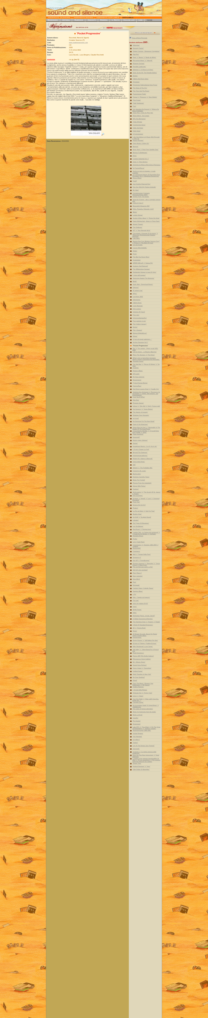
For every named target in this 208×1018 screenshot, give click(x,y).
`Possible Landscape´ (139, 66)
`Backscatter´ (136, 474)
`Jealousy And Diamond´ (140, 266)
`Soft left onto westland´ (140, 570)
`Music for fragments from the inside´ (144, 712)
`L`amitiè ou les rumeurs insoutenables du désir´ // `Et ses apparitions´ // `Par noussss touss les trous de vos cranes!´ (146, 760)
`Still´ (134, 465)
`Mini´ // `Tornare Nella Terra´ (141, 554)
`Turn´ (134, 106)
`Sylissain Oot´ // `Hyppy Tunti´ (142, 693)
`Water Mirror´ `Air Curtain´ (140, 116)
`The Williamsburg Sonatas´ (141, 269)
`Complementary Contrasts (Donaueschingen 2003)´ (141, 194)
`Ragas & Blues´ (137, 371)
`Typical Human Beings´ (140, 383)
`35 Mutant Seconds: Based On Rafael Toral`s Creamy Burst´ (144, 634)
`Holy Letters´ (136, 309)
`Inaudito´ (135, 718)
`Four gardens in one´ (139, 321)
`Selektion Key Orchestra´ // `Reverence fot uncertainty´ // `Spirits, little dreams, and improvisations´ (146, 393)
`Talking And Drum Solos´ (140, 79)
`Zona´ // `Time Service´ (140, 162)
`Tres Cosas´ (136, 100)
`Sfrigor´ (134, 336)
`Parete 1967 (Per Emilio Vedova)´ (143, 656)
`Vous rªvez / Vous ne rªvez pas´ (142, 112)
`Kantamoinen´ (137, 637)
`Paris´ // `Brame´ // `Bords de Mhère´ (144, 57)
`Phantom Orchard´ (138, 63)
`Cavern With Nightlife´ (139, 248)
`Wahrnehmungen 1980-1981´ (141, 730)
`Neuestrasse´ (136, 380)
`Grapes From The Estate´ (140, 196)
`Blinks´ (134, 212)
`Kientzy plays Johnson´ (140, 440)
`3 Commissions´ (137, 134)
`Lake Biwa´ (136, 238)
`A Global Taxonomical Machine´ (142, 619)
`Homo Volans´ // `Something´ (141, 668)
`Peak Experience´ (138, 653)
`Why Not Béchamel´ (139, 119)
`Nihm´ (134, 612)
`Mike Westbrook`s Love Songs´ (142, 646)
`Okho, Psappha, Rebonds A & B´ (143, 209)
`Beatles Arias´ (137, 514)
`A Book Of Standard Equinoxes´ (142, 625)
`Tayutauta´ (136, 82)
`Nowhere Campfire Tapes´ (141, 477)
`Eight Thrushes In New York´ (141, 674)
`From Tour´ (136, 502)
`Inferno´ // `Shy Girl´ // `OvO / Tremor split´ (146, 406)
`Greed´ (134, 680)
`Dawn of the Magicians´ (140, 424)
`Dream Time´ (136, 763)
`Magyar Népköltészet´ (139, 333)
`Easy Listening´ (137, 576)
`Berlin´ (134, 281)
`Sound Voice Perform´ (139, 665)
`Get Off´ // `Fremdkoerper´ (141, 560)
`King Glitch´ (136, 579)
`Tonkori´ (135, 742)
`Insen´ (134, 606)
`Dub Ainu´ (135, 400)
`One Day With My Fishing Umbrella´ (144, 187)
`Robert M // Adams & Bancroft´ (142, 458)
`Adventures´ (136, 299)
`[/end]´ (134, 181)
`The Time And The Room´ (141, 91)
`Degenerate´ (136, 724)
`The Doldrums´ (137, 227)
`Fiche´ (134, 254)
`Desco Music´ (137, 178)
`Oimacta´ (135, 287)
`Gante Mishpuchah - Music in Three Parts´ (146, 221)
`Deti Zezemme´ (137, 495)
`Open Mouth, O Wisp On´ (140, 143)
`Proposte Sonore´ (138, 403)
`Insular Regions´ (137, 733)
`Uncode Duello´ (137, 245)
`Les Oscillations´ (137, 526)
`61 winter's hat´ (137, 290)
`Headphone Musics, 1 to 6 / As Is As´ (144, 446)
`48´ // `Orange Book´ (139, 628)
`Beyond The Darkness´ (140, 452)
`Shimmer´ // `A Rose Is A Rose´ (142, 69)
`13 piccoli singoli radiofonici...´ (142, 339)
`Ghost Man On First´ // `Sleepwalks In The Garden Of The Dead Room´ (146, 428)
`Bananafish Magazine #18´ (141, 206)
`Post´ (134, 582)
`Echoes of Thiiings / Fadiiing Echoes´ (144, 643)
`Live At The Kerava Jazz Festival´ (143, 745)
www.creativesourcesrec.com (78, 42)
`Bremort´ (135, 146)
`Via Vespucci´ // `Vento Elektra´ (142, 409)
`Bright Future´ (137, 609)
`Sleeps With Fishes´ (139, 486)
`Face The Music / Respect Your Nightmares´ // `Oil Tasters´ (142, 684)
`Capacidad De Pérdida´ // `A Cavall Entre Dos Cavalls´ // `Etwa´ (145, 431)
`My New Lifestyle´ (138, 377)
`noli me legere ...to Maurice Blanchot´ (144, 352)
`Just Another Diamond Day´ (141, 184)
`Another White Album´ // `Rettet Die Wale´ (146, 218)
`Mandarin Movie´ (137, 536)
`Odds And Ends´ (137, 128)
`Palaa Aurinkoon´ (138, 434)
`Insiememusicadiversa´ (140, 455)
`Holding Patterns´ (138, 687)
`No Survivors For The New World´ (143, 421)
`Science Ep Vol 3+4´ (139, 505)
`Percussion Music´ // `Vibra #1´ (142, 60)
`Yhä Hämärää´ (137, 736)
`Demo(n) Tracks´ (138, 48)
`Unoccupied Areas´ (138, 461)
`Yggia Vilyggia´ (137, 122)
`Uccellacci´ (136, 739)
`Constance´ (136, 551)
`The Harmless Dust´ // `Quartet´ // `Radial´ (146, 622)
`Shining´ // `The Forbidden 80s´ (142, 468)
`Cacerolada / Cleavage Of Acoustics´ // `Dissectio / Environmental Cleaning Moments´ (145, 235)
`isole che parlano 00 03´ (140, 603)
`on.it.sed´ (135, 418)
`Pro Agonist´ (136, 721)
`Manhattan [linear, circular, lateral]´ (143, 616)
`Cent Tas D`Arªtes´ (138, 397)
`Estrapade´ (136, 585)
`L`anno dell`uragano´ (139, 275)
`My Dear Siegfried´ (138, 677)
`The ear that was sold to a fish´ (142, 567)
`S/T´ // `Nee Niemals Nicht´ (141, 230)
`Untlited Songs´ (137, 671)
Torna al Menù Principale (139, 38)
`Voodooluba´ (136, 260)
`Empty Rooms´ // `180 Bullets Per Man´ (145, 640)
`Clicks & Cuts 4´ (137, 203)
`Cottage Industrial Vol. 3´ (140, 159)
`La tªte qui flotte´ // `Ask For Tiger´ (143, 511)
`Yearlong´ (135, 489)
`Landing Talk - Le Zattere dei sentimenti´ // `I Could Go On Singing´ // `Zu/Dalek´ (146, 533)
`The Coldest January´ (139, 324)
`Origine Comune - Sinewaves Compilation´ (146, 51)
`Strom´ (134, 631)
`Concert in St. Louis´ (139, 471)
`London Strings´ (137, 215)
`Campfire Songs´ (138, 702)
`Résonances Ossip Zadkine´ (141, 659)
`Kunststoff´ (136, 437)
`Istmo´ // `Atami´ (137, 696)
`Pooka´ (134, 539)
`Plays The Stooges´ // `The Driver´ (143, 355)
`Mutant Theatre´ (137, 224)
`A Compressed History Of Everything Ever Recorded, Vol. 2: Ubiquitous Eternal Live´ (146, 175)
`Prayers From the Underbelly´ (142, 483)
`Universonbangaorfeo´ (139, 318)
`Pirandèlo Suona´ (138, 361)
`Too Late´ (135, 600)
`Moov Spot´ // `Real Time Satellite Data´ (145, 149)
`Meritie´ (135, 327)
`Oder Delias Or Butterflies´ (141, 769)
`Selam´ (134, 251)
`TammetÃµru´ (136, 386)
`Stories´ (135, 76)
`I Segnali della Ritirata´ (139, 690)
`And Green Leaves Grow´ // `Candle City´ (145, 389)
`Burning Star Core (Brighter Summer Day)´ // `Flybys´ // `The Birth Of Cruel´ (146, 242)
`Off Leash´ (136, 374)
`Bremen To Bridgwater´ (139, 152)
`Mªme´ (134, 293)
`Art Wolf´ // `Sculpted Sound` (141, 517)
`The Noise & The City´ (139, 88)
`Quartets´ (135, 368)
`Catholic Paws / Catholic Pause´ (142, 588)
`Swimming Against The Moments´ (143, 278)
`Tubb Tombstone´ (138, 103)
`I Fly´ (134, 594)
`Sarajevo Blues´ (137, 591)
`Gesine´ (135, 443)
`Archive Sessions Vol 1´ (140, 342)
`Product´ (135, 508)
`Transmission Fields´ (139, 94)
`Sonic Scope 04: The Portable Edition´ (144, 73)
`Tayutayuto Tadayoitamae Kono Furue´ (144, 85)
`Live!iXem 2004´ (137, 296)
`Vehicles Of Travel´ (138, 312)
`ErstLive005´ (136, 548)
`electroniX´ (136, 749)
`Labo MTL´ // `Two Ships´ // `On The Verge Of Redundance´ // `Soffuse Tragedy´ (146, 727)
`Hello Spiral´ (136, 131)
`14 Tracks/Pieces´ (138, 168)
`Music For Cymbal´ (138, 480)
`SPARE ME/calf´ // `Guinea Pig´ (142, 263)
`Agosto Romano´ (138, 140)
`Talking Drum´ (137, 303)
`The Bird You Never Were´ (141, 257)
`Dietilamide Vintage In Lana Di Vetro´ (144, 272)
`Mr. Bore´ (135, 190)
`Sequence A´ (136, 557)
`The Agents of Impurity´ (140, 412)
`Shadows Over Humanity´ (140, 415)
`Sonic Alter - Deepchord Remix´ (142, 284)
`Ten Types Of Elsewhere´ (140, 523)
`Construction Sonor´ (139, 125)
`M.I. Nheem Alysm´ (138, 662)
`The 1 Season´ (137, 330)
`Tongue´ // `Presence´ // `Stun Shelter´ (144, 97)
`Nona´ (134, 155)
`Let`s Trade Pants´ (138, 542)
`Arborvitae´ (136, 45)
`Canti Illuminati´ (137, 306)
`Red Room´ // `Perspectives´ (141, 529)
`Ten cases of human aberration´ (142, 709)
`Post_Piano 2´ (137, 573)
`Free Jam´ (135, 315)
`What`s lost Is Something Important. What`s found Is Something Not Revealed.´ (146, 358)
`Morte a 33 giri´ (137, 715)
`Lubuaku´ (135, 520)
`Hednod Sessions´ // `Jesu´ (141, 766)
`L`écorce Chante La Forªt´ (140, 449)
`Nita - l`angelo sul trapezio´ (141, 597)
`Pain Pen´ (135, 54)
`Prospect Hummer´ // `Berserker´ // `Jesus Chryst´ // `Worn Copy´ (146, 564)
